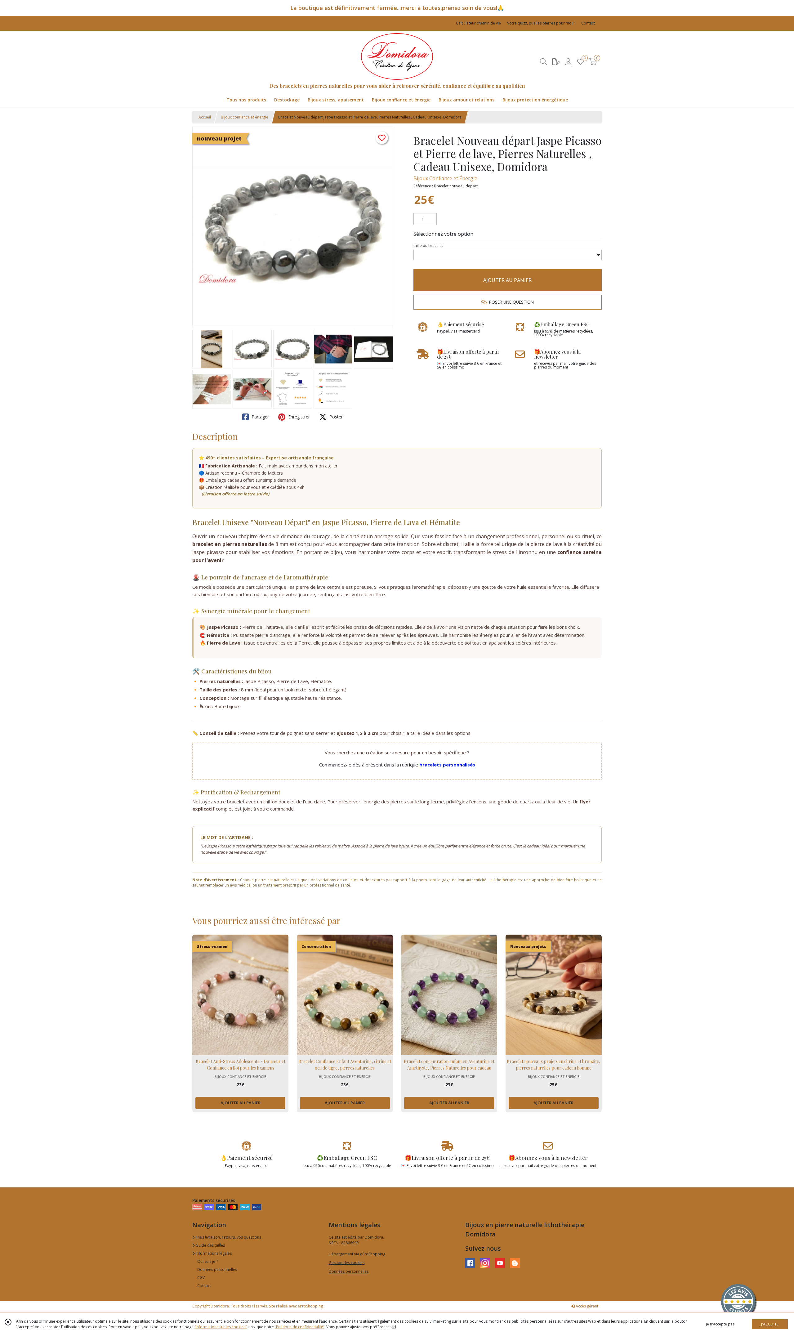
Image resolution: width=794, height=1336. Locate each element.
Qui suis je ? (207, 1261)
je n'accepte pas (720, 1324)
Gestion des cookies (346, 1262)
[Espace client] (568, 61)
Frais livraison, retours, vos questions (228, 1237)
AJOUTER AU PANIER (507, 280)
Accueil (204, 117)
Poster (335, 417)
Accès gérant (586, 1306)
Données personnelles (217, 1269)
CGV (201, 1277)
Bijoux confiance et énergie (244, 117)
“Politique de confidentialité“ (299, 1326)
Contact (588, 23)
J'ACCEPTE (769, 1324)
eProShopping (310, 1306)
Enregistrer (298, 417)
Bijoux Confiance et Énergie (445, 178)
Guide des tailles (210, 1245)
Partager (259, 417)
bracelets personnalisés (447, 765)
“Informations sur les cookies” (220, 1326)
